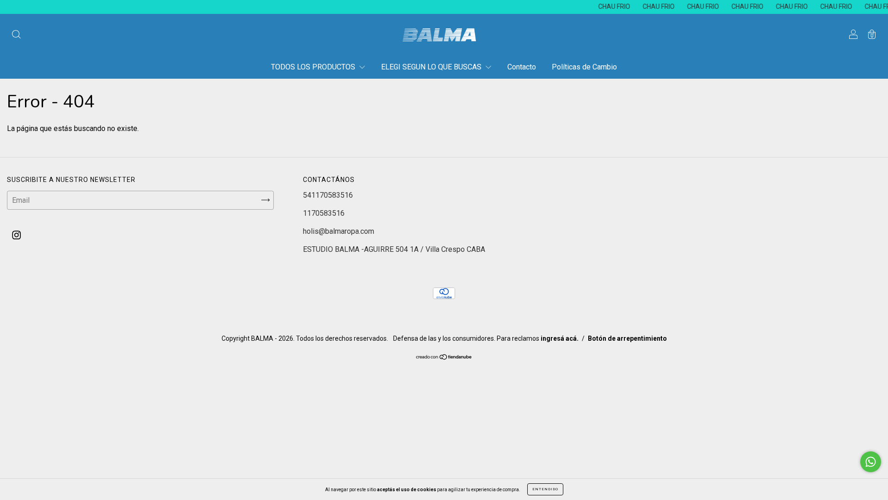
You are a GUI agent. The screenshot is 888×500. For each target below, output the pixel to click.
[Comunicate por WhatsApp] (870, 461)
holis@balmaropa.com (338, 231)
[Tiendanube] (444, 357)
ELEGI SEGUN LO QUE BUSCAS (432, 66)
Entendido (545, 489)
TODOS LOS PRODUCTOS (314, 66)
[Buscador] (16, 35)
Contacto (521, 66)
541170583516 (328, 195)
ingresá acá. (560, 338)
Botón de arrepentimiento (627, 338)
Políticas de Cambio (584, 66)
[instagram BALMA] (16, 235)
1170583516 (324, 213)
